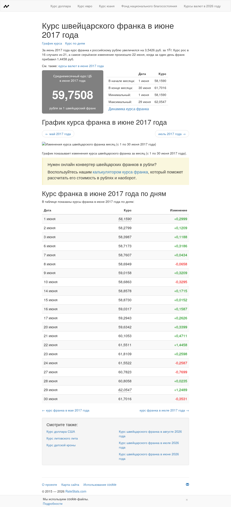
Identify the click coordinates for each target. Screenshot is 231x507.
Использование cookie (99, 484)
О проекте (49, 484)
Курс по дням (75, 43)
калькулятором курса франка (120, 172)
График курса (52, 43)
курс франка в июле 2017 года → (164, 410)
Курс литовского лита (62, 438)
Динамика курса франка (129, 108)
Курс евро (85, 6)
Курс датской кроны (61, 445)
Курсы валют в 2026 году (202, 6)
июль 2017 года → (172, 133)
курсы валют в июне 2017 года (81, 65)
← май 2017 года (58, 133)
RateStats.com (75, 491)
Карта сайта (70, 484)
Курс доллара (61, 6)
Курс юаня (107, 6)
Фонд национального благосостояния (149, 6)
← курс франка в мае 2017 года (65, 410)
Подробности (52, 503)
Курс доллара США (60, 431)
